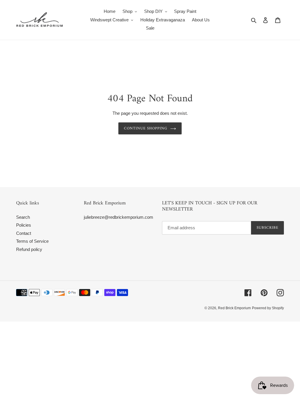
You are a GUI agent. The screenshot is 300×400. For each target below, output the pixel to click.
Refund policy (29, 249)
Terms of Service (32, 241)
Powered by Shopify (268, 308)
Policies (23, 225)
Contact (23, 233)
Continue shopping (146, 128)
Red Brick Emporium (234, 308)
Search (23, 217)
